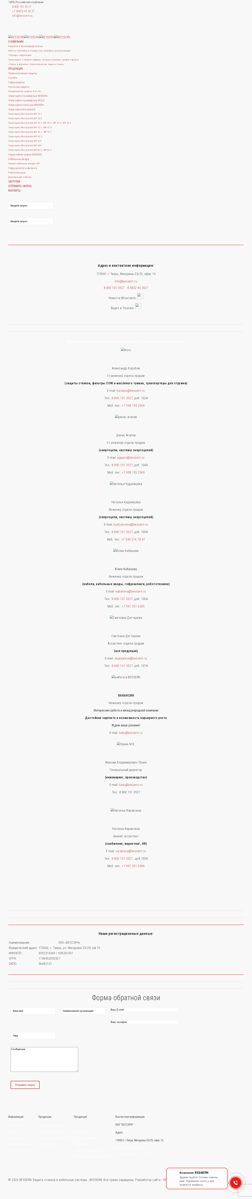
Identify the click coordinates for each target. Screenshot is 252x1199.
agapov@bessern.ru (130, 457)
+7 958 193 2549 (133, 472)
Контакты (14, 1138)
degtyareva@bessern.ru (131, 658)
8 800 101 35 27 (21, 6)
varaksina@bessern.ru (131, 851)
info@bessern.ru (22, 15)
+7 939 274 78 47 (133, 539)
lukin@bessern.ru (131, 733)
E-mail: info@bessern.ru (131, 1148)
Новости (13, 1131)
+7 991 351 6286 (133, 866)
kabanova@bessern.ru (131, 591)
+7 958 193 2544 (133, 405)
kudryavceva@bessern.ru (131, 524)
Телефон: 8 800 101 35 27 (133, 1154)
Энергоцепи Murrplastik (53, 1125)
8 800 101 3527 (115, 288)
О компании (15, 1125)
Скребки (79, 1125)
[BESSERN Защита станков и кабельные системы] (39, 37)
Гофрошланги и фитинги (53, 1138)
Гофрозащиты (83, 1144)
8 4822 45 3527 (137, 288)
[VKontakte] (10, 24)
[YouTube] (10, 20)
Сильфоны (80, 1131)
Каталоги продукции (21, 1144)
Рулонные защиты (85, 1138)
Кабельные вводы (49, 1131)
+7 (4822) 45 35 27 (23, 11)
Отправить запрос (19, 1150)
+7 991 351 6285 (133, 606)
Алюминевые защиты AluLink (92, 1156)
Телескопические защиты (90, 1150)
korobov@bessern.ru (131, 391)
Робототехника (48, 1144)
